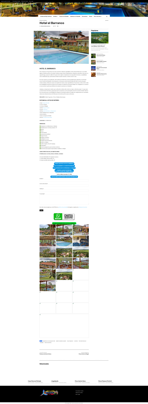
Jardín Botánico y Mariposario (49, 111)
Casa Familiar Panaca (101, 61)
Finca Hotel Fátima (101, 55)
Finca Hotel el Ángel (84, 354)
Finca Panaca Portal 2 (105, 381)
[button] (106, 16)
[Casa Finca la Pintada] (39, 372)
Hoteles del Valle (99, 66)
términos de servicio (83, 207)
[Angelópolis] (62, 372)
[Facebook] (94, 26)
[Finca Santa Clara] (86, 372)
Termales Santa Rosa (47, 117)
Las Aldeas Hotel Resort (98, 46)
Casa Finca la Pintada (34, 381)
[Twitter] (96, 26)
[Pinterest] (99, 26)
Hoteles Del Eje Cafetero (45, 26)
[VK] (102, 26)
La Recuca (45, 109)
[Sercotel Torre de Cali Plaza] (93, 68)
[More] (107, 26)
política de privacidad (62, 207)
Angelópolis (54, 381)
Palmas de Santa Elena (45, 354)
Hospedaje (41, 342)
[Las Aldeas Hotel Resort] (99, 37)
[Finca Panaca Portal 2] (109, 372)
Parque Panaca (46, 107)
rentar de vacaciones (48, 342)
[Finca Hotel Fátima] (93, 56)
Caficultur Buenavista (102, 73)
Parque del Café (46, 103)
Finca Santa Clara (80, 381)
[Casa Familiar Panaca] (93, 62)
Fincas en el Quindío (43, 20)
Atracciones (98, 72)
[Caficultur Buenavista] (93, 74)
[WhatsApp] (104, 26)
